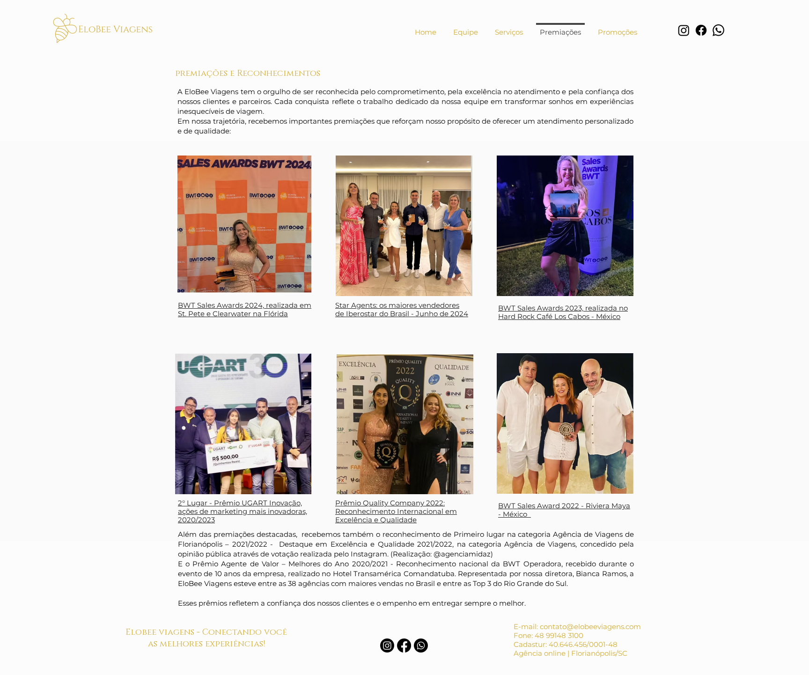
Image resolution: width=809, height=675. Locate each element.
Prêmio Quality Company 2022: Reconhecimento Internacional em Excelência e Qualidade (396, 511)
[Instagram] (684, 30)
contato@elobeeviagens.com (590, 626)
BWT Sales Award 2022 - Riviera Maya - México (564, 510)
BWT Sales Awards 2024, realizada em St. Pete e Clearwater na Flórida (244, 309)
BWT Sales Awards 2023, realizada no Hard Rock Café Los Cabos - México (563, 312)
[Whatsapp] (718, 30)
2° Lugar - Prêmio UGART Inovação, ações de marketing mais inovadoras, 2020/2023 (242, 511)
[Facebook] (701, 30)
